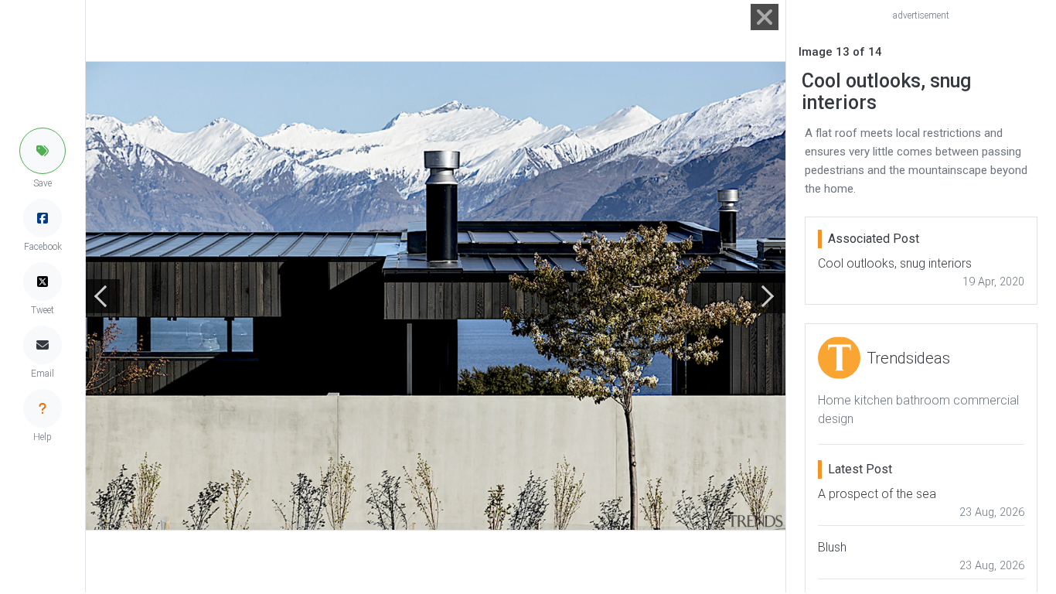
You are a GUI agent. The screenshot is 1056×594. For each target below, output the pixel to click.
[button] (42, 151)
